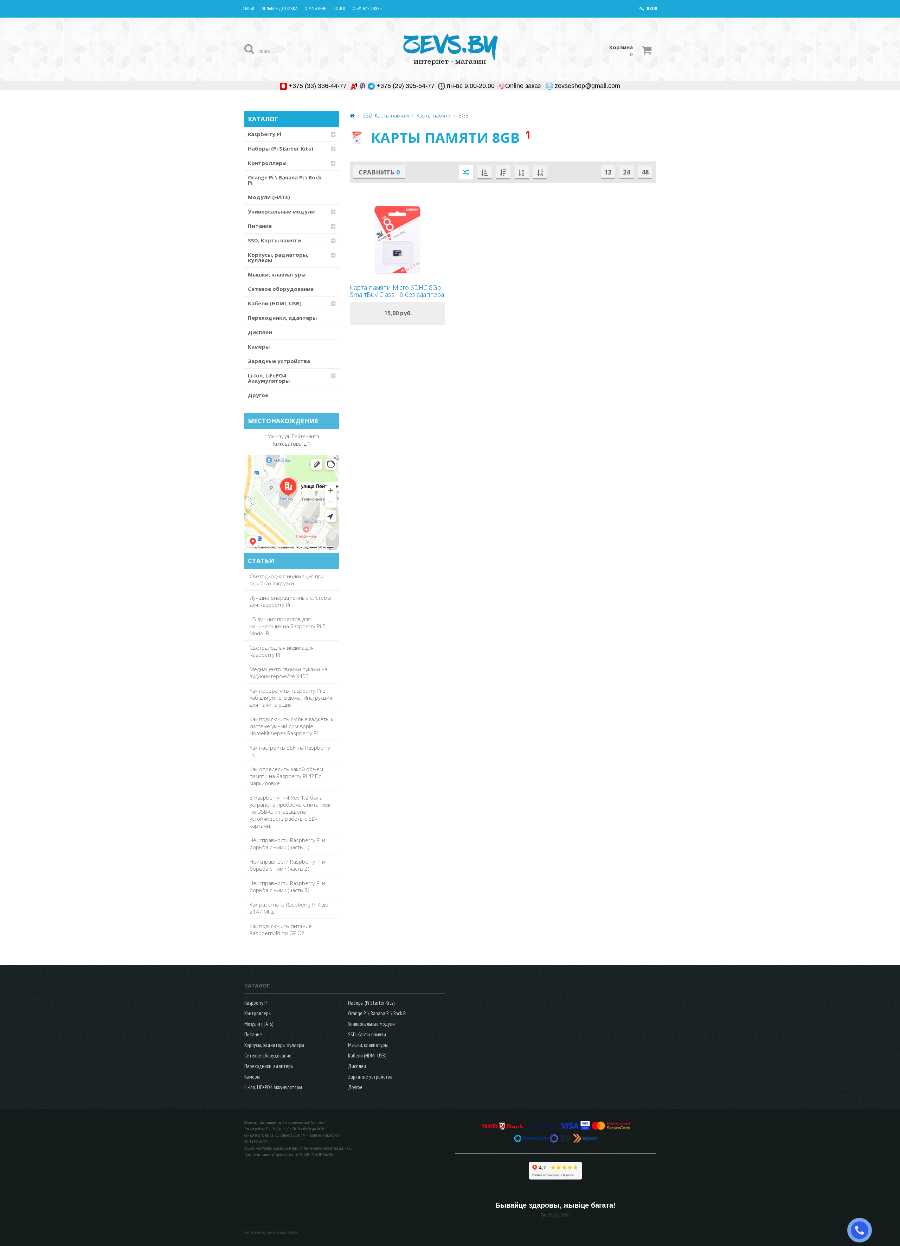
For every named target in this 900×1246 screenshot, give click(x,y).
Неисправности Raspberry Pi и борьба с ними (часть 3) (287, 886)
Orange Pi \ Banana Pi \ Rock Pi (284, 180)
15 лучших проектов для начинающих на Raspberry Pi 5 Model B (288, 626)
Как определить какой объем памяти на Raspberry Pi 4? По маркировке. (286, 776)
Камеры (259, 346)
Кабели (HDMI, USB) (275, 303)
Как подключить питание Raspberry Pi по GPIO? (281, 929)
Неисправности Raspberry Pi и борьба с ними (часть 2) (287, 865)
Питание (260, 225)
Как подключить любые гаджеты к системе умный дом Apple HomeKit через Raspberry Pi (291, 726)
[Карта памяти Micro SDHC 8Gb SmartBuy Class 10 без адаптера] (397, 240)
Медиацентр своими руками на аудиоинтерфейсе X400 (288, 673)
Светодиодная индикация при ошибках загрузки (287, 580)
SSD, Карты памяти (274, 240)
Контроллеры (267, 162)
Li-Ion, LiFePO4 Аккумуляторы (269, 378)
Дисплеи (260, 332)
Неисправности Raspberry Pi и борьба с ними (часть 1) (287, 844)
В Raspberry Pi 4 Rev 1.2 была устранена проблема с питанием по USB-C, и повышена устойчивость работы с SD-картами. (291, 811)
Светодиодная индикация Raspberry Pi (282, 651)
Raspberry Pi (264, 134)
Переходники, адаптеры (282, 317)
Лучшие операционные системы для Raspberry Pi (290, 601)
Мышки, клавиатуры (277, 274)
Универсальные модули (281, 211)
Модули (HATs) (269, 197)
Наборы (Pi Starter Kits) (280, 148)
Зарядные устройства (279, 360)
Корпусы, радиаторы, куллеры (278, 257)
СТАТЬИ (261, 561)
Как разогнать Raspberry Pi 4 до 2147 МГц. (289, 908)
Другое (258, 395)
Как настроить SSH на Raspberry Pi (290, 751)
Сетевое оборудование (281, 288)
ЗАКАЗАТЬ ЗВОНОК (862, 1230)
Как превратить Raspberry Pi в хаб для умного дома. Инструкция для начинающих (291, 697)
